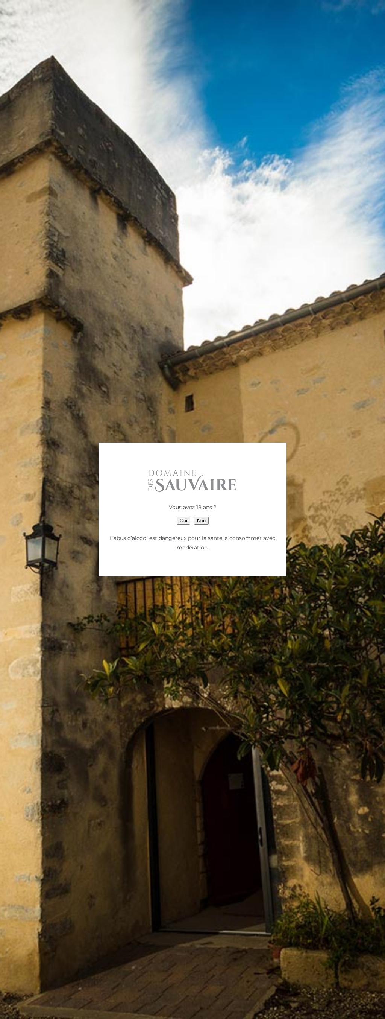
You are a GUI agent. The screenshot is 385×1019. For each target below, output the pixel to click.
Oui (183, 520)
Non (201, 520)
